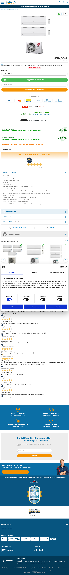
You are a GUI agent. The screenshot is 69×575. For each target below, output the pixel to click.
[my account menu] (63, 2)
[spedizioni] (51, 410)
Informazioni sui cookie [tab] (57, 272)
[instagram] (42, 550)
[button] (65, 240)
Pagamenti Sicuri (18, 413)
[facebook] (36, 550)
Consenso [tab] (12, 272)
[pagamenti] (18, 410)
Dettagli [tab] (34, 272)
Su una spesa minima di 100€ (51, 415)
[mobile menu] (2, 2)
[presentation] (3, 260)
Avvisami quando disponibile (35, 89)
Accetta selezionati (34, 307)
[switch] (26, 299)
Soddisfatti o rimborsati (18, 425)
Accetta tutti (56, 307)
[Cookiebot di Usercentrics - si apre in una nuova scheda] (59, 267)
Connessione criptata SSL (18, 415)
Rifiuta (13, 307)
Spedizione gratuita (51, 413)
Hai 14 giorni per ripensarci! (18, 426)
